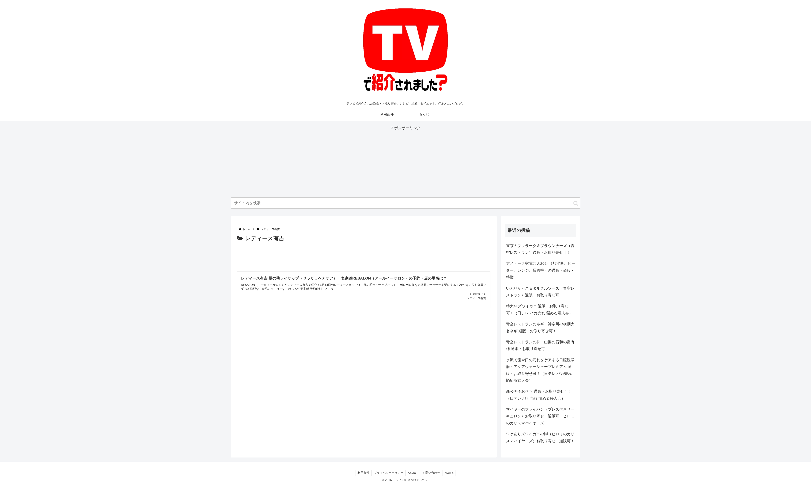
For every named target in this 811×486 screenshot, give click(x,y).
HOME (449, 472)
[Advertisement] (405, 160)
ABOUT (413, 472)
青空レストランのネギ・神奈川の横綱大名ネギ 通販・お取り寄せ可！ (540, 327)
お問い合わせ (431, 472)
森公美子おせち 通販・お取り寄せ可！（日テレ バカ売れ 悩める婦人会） (539, 394)
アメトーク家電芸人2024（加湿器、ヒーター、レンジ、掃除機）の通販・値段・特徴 (540, 270)
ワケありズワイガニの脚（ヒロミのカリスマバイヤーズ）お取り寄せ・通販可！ (540, 437)
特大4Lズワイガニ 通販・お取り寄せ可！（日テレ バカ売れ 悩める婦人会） (539, 309)
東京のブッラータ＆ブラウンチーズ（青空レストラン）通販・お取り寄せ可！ (540, 249)
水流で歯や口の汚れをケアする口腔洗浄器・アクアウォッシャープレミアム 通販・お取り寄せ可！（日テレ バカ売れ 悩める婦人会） (540, 370)
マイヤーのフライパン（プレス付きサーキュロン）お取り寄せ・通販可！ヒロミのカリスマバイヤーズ (540, 416)
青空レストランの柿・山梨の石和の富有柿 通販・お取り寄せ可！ (540, 345)
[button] (576, 203)
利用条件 (363, 472)
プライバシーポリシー (388, 472)
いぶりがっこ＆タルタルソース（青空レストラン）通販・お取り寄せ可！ (540, 291)
